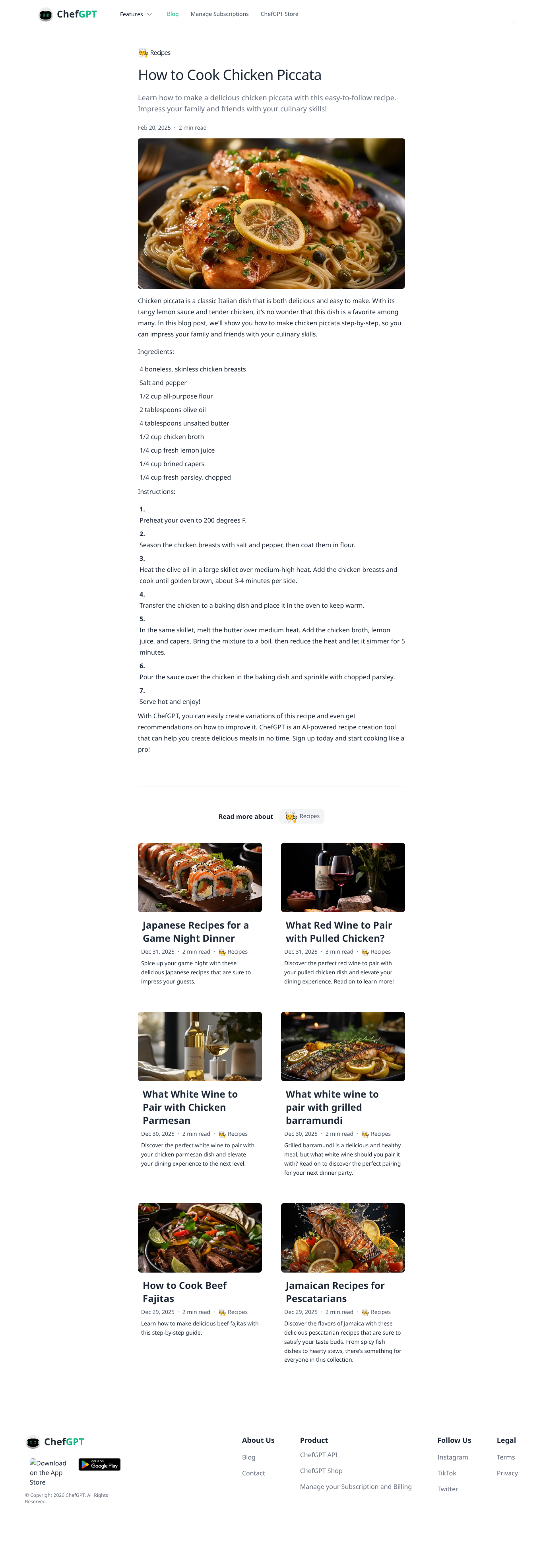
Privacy (507, 1473)
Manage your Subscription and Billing (356, 1486)
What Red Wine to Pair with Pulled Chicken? (339, 932)
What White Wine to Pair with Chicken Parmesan (190, 1107)
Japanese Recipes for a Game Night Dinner (196, 932)
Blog (173, 14)
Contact (253, 1473)
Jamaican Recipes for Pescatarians (335, 1292)
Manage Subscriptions (220, 14)
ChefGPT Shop (321, 1470)
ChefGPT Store (280, 14)
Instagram (452, 1457)
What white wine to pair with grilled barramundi (332, 1107)
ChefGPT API (318, 1454)
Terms (506, 1457)
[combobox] (513, 14)
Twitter (447, 1489)
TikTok (446, 1473)
